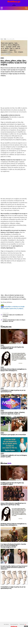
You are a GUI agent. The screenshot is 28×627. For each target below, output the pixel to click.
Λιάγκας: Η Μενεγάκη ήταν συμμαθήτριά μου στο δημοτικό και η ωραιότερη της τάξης (13, 503)
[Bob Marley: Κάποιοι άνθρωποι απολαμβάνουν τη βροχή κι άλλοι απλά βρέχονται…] (14, 358)
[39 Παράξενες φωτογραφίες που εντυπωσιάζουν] (14, 424)
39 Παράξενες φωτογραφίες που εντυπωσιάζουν (13, 434)
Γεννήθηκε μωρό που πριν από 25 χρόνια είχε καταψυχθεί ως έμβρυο (12, 347)
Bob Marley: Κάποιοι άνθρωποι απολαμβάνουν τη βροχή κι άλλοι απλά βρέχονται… (13, 369)
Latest (14, 5)
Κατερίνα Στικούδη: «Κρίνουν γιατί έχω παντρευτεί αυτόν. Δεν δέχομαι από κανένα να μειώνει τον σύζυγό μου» (14, 567)
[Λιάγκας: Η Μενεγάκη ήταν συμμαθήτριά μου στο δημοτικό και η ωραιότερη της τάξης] (14, 493)
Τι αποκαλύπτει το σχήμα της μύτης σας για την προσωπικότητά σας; (13, 391)
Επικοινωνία (22, 624)
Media (2, 345)
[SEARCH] (26, 8)
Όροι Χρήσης (6, 624)
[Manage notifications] (25, 625)
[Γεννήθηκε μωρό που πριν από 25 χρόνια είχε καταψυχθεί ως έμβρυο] (14, 336)
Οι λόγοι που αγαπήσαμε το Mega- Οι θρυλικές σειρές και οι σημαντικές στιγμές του (13, 413)
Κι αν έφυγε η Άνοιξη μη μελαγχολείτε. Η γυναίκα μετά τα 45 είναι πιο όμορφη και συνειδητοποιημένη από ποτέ (13, 545)
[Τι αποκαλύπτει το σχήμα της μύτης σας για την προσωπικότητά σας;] (14, 380)
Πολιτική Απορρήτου (14, 624)
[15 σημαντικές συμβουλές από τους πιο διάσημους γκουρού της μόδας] (14, 444)
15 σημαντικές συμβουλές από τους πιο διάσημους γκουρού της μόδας (14, 456)
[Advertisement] (14, 24)
